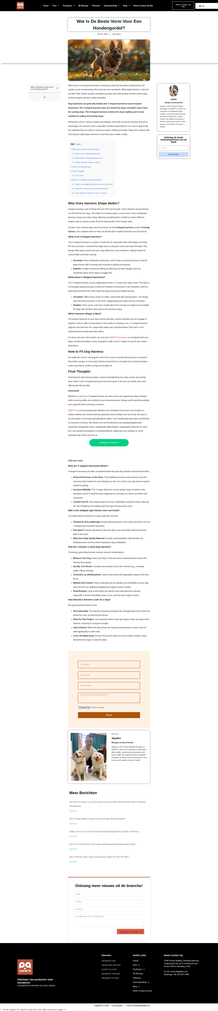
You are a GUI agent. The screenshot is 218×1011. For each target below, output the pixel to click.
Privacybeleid (117, 1006)
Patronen (96, 6)
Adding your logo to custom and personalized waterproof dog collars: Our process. (104, 831)
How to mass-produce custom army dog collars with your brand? (97, 818)
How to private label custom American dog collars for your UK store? (99, 856)
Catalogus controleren (109, 442)
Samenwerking (110, 6)
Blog (125, 6)
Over (54, 6)
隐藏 (78, 144)
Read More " (73, 811)
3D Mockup (83, 6)
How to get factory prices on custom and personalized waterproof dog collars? (102, 844)
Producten (67, 6)
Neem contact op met (143, 6)
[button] (57, 88)
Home (46, 6)
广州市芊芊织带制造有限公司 (137, 1006)
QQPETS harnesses (118, 337)
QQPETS (72, 410)
